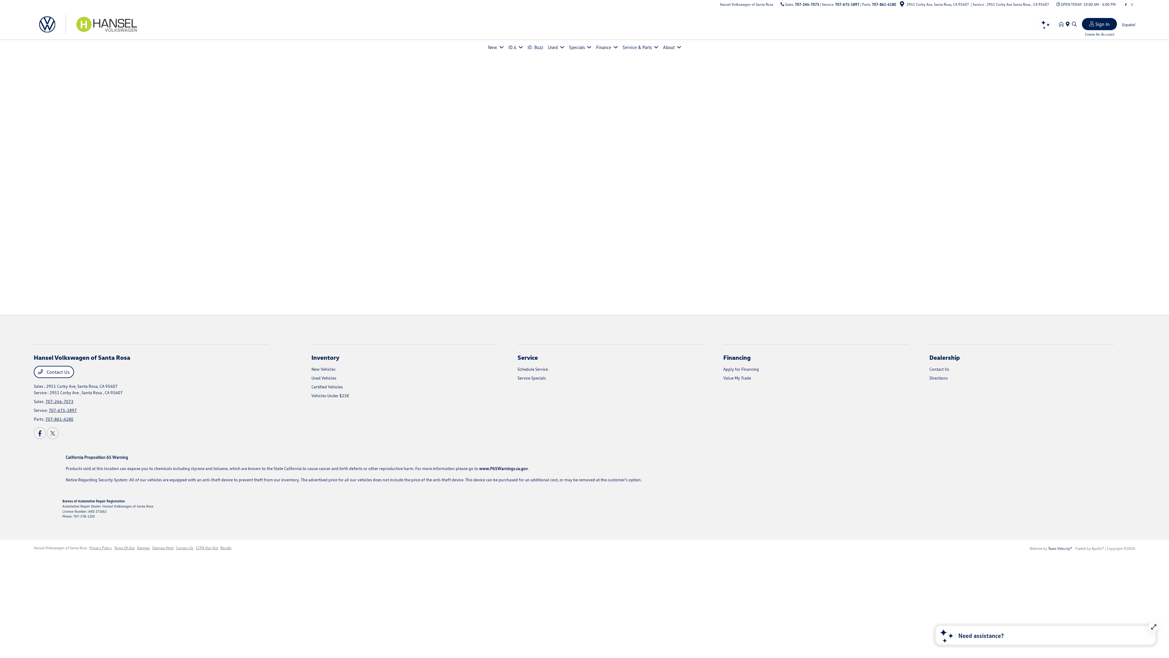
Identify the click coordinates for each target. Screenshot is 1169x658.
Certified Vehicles (327, 386)
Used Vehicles (323, 377)
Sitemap (143, 548)
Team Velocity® (1060, 548)
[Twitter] (1132, 4)
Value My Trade (737, 377)
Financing (737, 357)
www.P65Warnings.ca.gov (503, 468)
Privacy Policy (101, 548)
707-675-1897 (847, 4)
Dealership (944, 357)
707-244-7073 (807, 4)
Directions (938, 377)
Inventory (325, 357)
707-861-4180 (884, 4)
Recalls (225, 548)
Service (528, 357)
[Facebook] (1126, 4)
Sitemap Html (163, 548)
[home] (1062, 24)
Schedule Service (533, 369)
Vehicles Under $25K (330, 395)
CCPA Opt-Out (207, 548)
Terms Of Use (124, 548)
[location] (902, 5)
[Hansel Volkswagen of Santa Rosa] (86, 24)
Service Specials (532, 377)
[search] (1074, 24)
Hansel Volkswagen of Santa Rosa (60, 548)
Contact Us (57, 372)
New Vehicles (323, 369)
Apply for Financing (741, 369)
